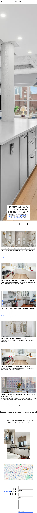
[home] (18, 2)
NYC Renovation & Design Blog (18, 217)
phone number (21, 497)
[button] (1, 1)
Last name (20, 490)
